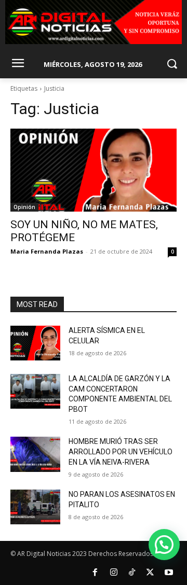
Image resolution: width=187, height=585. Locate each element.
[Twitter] (150, 572)
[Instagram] (113, 572)
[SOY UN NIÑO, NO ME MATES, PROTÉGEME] (93, 170)
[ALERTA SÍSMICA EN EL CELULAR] (35, 343)
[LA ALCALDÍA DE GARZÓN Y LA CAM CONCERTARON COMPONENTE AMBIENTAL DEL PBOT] (35, 391)
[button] (164, 544)
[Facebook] (95, 572)
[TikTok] (132, 572)
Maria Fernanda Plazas (46, 251)
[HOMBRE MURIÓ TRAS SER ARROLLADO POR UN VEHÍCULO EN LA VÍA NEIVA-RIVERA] (35, 454)
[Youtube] (169, 572)
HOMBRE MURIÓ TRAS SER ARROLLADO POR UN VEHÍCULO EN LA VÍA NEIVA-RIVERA (120, 451)
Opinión (24, 207)
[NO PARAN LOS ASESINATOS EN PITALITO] (35, 507)
